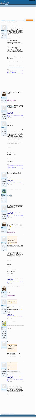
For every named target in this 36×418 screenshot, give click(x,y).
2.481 (5, 328)
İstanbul (5, 100)
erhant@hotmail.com (9, 195)
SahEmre (2, 326)
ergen (2, 347)
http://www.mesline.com (10, 106)
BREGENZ (5, 32)
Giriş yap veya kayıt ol (32, 0)
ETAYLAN (2, 194)
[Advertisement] (12, 13)
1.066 (5, 112)
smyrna (2, 97)
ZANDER (2, 30)
